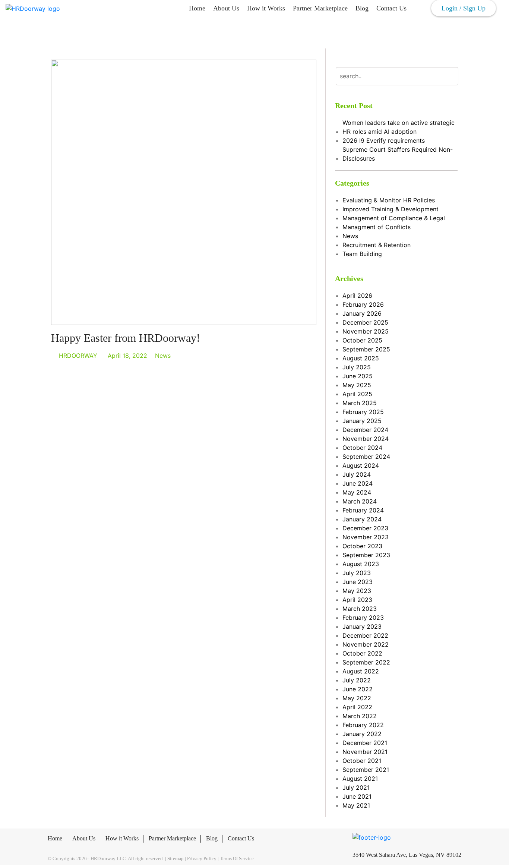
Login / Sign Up (464, 8)
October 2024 (362, 447)
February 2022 (363, 725)
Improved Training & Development (390, 209)
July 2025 (356, 367)
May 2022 (356, 698)
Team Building (362, 254)
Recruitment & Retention (376, 245)
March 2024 (359, 501)
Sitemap (175, 858)
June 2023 (357, 581)
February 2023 (363, 617)
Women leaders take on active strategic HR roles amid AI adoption (398, 127)
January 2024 (362, 519)
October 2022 (362, 653)
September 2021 (365, 769)
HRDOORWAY (78, 355)
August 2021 (360, 778)
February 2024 (363, 510)
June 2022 (357, 689)
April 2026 (357, 295)
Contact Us (391, 8)
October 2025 (362, 340)
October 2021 (361, 760)
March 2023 (359, 608)
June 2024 (357, 483)
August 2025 (360, 358)
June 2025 (357, 376)
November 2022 (365, 644)
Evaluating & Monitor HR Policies (388, 200)
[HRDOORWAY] (33, 8)
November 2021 (365, 751)
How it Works (266, 8)
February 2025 (363, 412)
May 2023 (356, 590)
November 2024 (365, 438)
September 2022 (366, 662)
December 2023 (365, 528)
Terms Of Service (237, 858)
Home (197, 8)
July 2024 (356, 474)
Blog (362, 8)
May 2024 (356, 492)
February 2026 (363, 304)
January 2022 (362, 734)
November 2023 (365, 537)
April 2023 (357, 599)
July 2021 (356, 787)
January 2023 (362, 626)
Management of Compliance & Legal (393, 218)
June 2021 (357, 796)
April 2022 (357, 707)
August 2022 (360, 671)
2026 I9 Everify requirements (383, 140)
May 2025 (356, 385)
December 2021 (364, 742)
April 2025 (357, 394)
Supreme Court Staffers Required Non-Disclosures (397, 154)
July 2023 (356, 573)
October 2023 (362, 546)
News (163, 355)
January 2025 (362, 420)
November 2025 (365, 331)
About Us (226, 8)
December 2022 (365, 635)
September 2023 (366, 555)
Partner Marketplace (320, 8)
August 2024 (360, 465)
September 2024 (366, 456)
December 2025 (365, 322)
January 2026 (362, 313)
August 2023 (360, 564)
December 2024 (365, 429)
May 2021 (356, 805)
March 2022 (359, 716)
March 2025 (359, 403)
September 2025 (366, 349)
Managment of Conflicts (376, 227)
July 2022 (356, 680)
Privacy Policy (201, 858)
